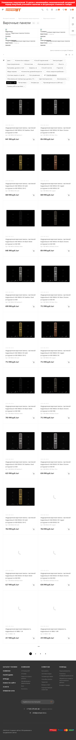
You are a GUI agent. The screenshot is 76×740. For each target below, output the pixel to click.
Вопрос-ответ (46, 685)
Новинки (6, 671)
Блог (22, 686)
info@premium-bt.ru (39, 713)
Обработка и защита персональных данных (66, 680)
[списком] (69, 54)
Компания (25, 667)
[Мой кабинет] (52, 10)
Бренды (6, 679)
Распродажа (8, 675)
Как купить (45, 671)
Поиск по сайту (9, 683)
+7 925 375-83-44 (33, 709)
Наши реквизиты (64, 671)
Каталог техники (10, 667)
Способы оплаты (47, 679)
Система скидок (47, 674)
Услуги (6, 687)
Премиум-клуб (9, 691)
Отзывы (23, 674)
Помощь (62, 667)
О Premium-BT (25, 671)
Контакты (24, 689)
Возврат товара (64, 685)
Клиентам (46, 667)
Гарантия (45, 682)
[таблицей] (72, 54)
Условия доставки (47, 676)
